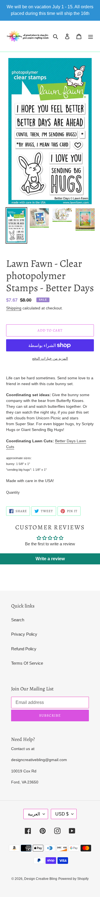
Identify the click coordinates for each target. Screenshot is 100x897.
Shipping (13, 308)
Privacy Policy (24, 634)
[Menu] (90, 36)
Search (17, 619)
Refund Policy (23, 648)
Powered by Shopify (73, 879)
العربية (34, 814)
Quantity (13, 492)
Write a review (50, 558)
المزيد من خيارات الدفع (50, 358)
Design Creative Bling (40, 879)
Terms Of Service (27, 663)
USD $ (62, 814)
